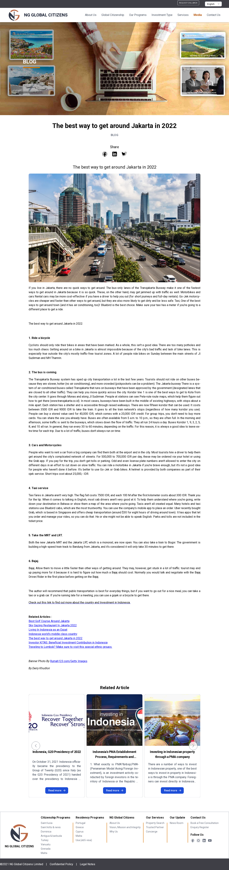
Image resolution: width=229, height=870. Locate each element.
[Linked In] (204, 840)
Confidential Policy (61, 864)
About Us (90, 15)
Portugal (80, 823)
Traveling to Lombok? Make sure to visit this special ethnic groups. (70, 647)
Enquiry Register (200, 827)
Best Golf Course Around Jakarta (49, 621)
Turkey (44, 840)
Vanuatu (45, 844)
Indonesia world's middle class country (53, 634)
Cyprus (80, 831)
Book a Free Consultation (205, 823)
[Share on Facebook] (105, 154)
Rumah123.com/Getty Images (68, 661)
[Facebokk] (193, 840)
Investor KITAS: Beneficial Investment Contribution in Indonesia (68, 642)
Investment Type (162, 15)
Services (183, 15)
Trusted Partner (155, 827)
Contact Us (213, 15)
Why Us (113, 831)
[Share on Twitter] (124, 154)
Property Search (155, 823)
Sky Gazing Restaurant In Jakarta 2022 (53, 625)
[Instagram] (198, 840)
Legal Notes (87, 864)
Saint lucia (46, 823)
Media (198, 15)
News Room (176, 823)
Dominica (46, 831)
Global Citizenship (112, 15)
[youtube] (210, 840)
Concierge (151, 831)
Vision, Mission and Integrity (125, 827)
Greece (80, 827)
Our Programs (138, 15)
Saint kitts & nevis (51, 827)
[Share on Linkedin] (114, 154)
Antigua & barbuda (51, 835)
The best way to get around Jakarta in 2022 (55, 638)
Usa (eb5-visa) (84, 840)
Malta (44, 853)
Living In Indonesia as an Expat (48, 629)
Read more (54, 790)
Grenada (45, 848)
